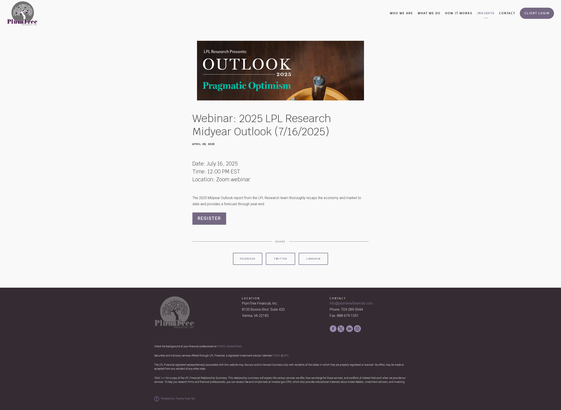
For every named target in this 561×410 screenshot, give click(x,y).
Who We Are (401, 13)
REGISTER (209, 218)
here (163, 378)
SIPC (286, 355)
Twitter (280, 258)
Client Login (537, 13)
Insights (486, 13)
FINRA (276, 355)
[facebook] (333, 328)
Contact (507, 13)
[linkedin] (349, 328)
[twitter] (340, 328)
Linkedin (313, 258)
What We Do (429, 13)
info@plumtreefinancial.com (351, 303)
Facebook (248, 258)
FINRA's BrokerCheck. (229, 346)
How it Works (458, 13)
